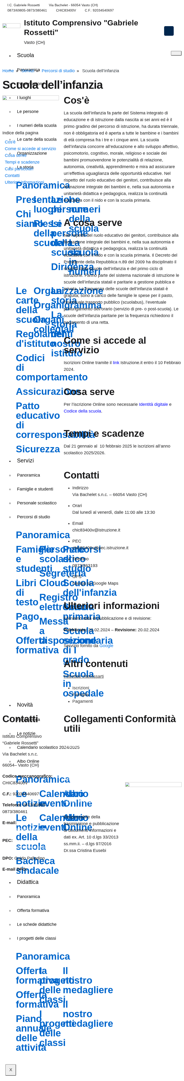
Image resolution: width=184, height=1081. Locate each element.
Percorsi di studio (58, 70)
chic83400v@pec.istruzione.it (30, 847)
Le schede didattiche (37, 924)
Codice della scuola (82, 411)
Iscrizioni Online (79, 790)
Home (8, 70)
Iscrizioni (80, 687)
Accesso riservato (142, 769)
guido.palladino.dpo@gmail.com (33, 876)
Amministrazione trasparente (91, 757)
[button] (169, 31)
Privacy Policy (138, 736)
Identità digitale (153, 404)
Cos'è (10, 142)
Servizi (27, 70)
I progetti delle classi (36, 938)
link (116, 362)
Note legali (135, 758)
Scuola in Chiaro (79, 801)
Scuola (25, 55)
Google (106, 645)
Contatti (12, 175)
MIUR (69, 768)
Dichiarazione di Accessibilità (152, 747)
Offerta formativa (33, 910)
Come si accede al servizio (30, 148)
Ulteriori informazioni (24, 182)
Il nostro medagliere (88, 980)
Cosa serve (16, 155)
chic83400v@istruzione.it (126, 5)
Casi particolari (19, 168)
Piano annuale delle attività (34, 1033)
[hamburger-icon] (176, 53)
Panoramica (28, 896)
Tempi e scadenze (22, 162)
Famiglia (80, 694)
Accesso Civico (78, 779)
